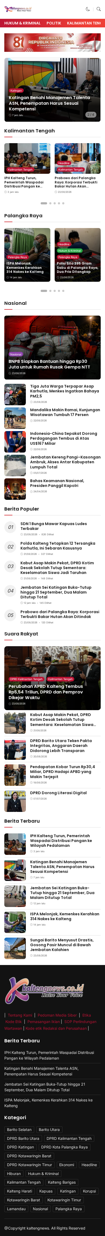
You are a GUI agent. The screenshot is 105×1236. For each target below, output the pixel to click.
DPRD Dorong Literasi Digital (58, 793)
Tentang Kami (20, 1015)
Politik (54, 23)
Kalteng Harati (19, 1191)
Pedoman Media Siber (57, 1015)
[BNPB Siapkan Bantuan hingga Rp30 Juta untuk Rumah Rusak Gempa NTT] (52, 348)
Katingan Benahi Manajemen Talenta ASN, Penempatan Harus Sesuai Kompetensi (49, 103)
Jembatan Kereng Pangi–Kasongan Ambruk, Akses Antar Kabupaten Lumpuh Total (65, 461)
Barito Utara (49, 1129)
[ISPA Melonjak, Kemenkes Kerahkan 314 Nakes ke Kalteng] (15, 929)
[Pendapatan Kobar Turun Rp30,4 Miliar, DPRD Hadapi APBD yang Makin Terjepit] (15, 782)
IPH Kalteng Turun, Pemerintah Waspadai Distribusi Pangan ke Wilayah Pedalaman (23, 184)
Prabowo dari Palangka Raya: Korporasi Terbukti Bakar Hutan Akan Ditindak (76, 184)
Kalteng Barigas (62, 1182)
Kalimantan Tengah (20, 169)
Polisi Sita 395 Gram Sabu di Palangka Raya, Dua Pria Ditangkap (77, 267)
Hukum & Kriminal (22, 23)
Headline (63, 163)
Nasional (15, 354)
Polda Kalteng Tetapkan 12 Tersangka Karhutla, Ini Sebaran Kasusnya (57, 546)
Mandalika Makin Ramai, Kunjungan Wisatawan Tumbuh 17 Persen (65, 412)
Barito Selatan (19, 1129)
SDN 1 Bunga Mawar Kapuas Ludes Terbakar (53, 526)
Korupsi (89, 1191)
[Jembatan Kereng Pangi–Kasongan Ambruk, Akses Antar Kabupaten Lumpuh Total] (15, 472)
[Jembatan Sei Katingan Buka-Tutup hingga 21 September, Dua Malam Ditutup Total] (15, 903)
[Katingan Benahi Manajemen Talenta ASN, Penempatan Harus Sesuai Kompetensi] (15, 877)
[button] (88, 9)
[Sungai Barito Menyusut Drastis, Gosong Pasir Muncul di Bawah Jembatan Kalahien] (15, 955)
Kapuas (45, 1191)
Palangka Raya (17, 257)
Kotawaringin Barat (23, 1200)
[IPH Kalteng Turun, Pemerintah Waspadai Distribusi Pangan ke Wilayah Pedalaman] (15, 851)
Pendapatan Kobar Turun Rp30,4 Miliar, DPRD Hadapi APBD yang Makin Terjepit (62, 771)
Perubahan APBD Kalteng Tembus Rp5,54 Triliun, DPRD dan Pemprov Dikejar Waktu (46, 692)
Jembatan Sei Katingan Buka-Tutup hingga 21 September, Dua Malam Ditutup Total (56, 592)
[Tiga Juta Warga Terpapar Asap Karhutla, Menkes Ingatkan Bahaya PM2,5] (15, 401)
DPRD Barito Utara (23, 1138)
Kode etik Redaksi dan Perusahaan (56, 1028)
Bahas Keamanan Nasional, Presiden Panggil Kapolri (57, 483)
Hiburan (14, 1173)
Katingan (16, 90)
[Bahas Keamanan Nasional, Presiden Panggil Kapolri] (15, 496)
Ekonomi (66, 1164)
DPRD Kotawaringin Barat (29, 1156)
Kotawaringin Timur (64, 1200)
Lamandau (16, 1208)
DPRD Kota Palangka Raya (64, 1147)
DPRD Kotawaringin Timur (29, 1164)
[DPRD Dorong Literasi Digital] (15, 808)
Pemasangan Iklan (43, 1021)
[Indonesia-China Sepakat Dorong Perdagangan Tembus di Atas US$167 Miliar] (15, 448)
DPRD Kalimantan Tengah (26, 679)
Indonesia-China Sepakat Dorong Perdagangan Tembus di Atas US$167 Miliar (63, 438)
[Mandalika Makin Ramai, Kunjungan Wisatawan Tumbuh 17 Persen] (15, 425)
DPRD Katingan (20, 1147)
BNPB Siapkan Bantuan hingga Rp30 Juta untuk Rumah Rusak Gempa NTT (49, 364)
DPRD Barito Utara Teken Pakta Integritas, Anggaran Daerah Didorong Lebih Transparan (61, 745)
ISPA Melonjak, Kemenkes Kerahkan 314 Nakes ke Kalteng (25, 267)
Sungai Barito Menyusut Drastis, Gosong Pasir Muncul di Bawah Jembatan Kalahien (62, 944)
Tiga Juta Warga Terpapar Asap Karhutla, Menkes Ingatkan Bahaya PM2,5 (64, 391)
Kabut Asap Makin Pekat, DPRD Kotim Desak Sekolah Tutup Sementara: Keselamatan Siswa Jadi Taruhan (57, 567)
